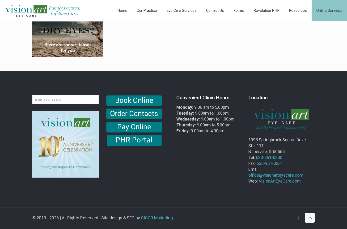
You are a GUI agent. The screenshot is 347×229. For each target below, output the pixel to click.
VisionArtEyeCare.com (280, 181)
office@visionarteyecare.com (275, 175)
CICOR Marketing (157, 217)
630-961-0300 (269, 157)
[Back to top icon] (310, 218)
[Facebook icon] (298, 218)
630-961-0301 (270, 163)
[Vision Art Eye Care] (42, 10)
